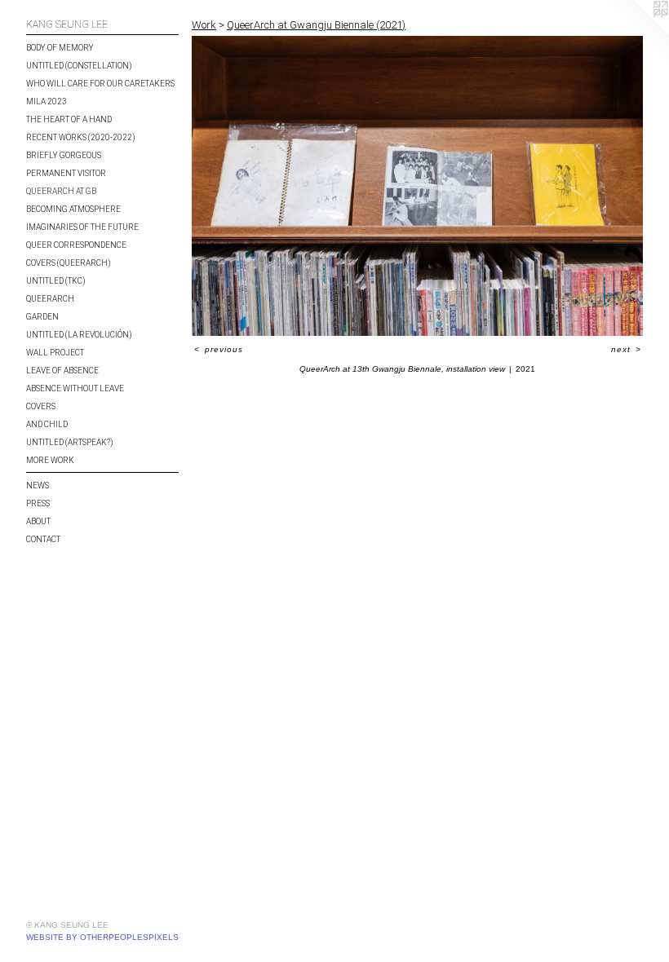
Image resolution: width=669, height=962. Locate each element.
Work (204, 25)
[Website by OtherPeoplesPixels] (636, 32)
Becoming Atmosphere (73, 209)
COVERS (40, 406)
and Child (47, 424)
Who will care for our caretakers (100, 83)
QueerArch (50, 298)
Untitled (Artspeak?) (69, 442)
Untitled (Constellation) (79, 65)
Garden (42, 316)
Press (38, 503)
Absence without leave (75, 388)
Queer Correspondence (76, 244)
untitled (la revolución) (79, 334)
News (37, 485)
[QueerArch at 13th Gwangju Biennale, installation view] (417, 186)
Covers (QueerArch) (68, 262)
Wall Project (55, 352)
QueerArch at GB (61, 191)
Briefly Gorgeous (63, 155)
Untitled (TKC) (56, 280)
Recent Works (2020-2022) (80, 137)
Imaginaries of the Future (82, 227)
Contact (43, 539)
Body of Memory (60, 47)
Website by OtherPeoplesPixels (102, 937)
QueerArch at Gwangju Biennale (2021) (316, 25)
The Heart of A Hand (69, 119)
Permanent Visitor (66, 173)
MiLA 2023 (46, 101)
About (38, 521)
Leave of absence (62, 370)
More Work (50, 460)
